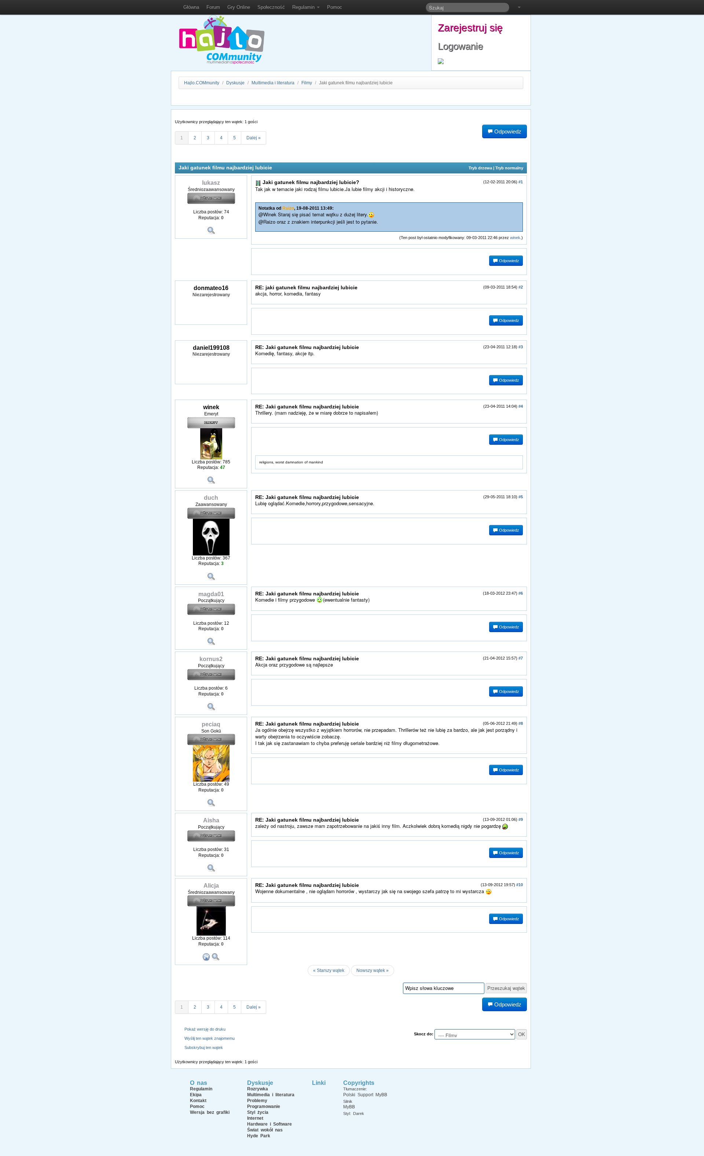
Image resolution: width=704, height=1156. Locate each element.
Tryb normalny (509, 168)
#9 (520, 819)
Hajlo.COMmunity (201, 82)
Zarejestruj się (470, 27)
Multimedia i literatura (273, 82)
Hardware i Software (269, 1124)
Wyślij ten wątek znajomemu (209, 1038)
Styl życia (257, 1112)
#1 (520, 182)
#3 (520, 347)
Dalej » (253, 137)
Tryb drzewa (480, 168)
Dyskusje (235, 82)
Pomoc (334, 7)
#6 (520, 593)
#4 (520, 406)
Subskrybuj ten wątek (203, 1047)
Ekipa (196, 1094)
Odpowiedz (508, 260)
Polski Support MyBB (365, 1094)
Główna (191, 7)
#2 (520, 287)
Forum (213, 7)
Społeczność (271, 7)
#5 (520, 497)
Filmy (306, 82)
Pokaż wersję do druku (204, 1029)
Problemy (257, 1100)
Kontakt (198, 1100)
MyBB (349, 1106)
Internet (255, 1118)
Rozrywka (257, 1088)
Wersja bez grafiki (210, 1112)
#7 (520, 658)
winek (515, 237)
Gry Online (238, 7)
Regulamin (304, 7)
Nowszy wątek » (372, 970)
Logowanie (460, 46)
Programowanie (263, 1106)
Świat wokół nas (265, 1130)
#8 (520, 723)
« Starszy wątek (328, 970)
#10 (519, 884)
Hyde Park (258, 1135)
